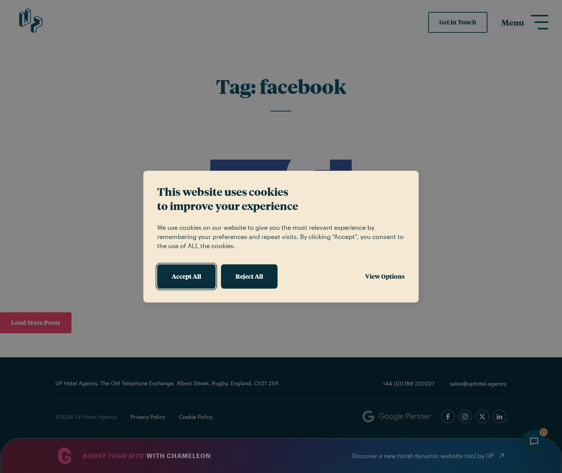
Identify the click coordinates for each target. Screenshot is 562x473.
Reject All (249, 276)
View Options (385, 276)
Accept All (186, 276)
